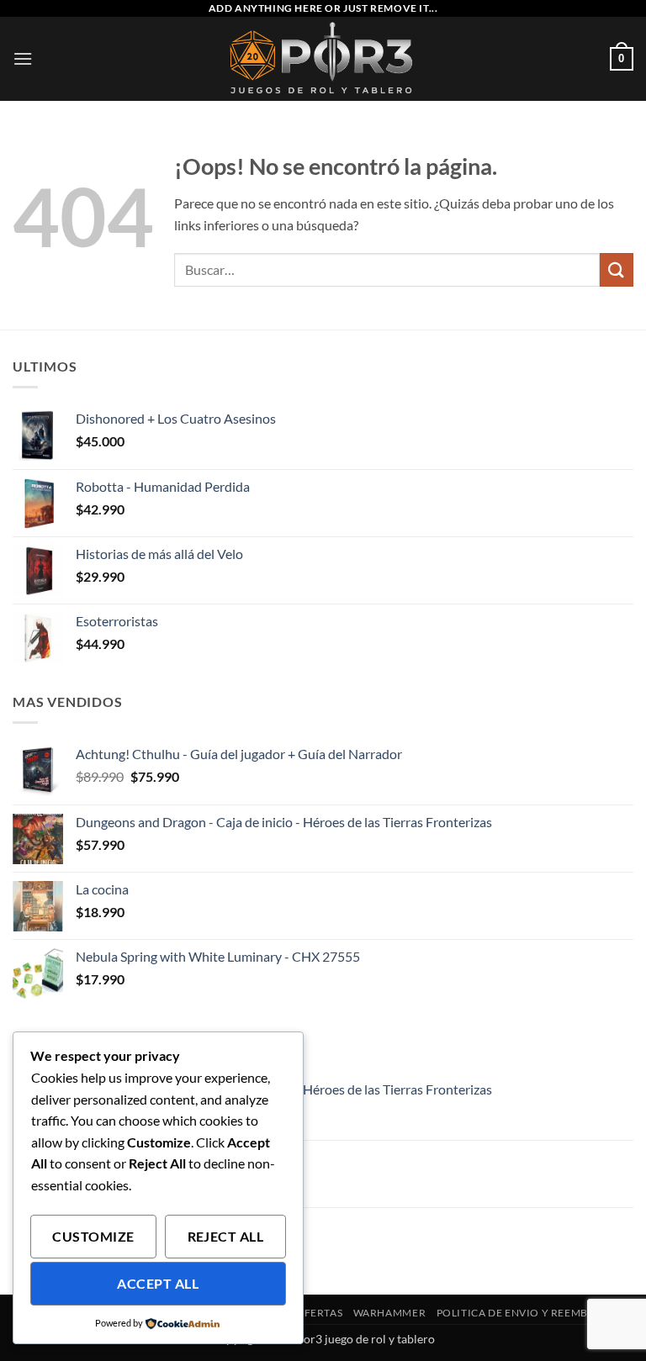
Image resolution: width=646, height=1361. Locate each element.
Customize (93, 1236)
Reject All (226, 1236)
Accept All (158, 1283)
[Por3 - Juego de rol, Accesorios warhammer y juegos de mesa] (323, 58)
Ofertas (318, 1312)
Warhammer (389, 1312)
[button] (23, 58)
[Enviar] (616, 269)
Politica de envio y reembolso (527, 1312)
